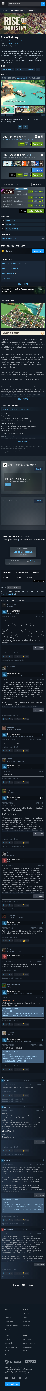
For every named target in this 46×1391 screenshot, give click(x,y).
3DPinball (10, 1032)
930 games (10, 987)
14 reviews (20, 987)
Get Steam (27, 1339)
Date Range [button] (6, 577)
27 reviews (20, 917)
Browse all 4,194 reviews (23, 1285)
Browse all (38, 184)
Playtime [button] (19, 577)
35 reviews (10, 855)
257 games (10, 917)
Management (8, 69)
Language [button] (35, 572)
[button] (5, 10)
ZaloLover (10, 727)
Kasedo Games (14, 43)
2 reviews (18, 729)
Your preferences (39, 540)
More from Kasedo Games (22, 465)
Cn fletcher (11, 915)
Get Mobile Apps (13, 1384)
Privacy (7, 1339)
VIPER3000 (11, 604)
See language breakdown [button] (9, 540)
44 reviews (10, 792)
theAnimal (11, 667)
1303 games (11, 761)
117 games (10, 951)
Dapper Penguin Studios (17, 41)
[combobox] (24, 4)
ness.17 (10, 790)
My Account (27, 1351)
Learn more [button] (38, 251)
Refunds (8, 1355)
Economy (30, 69)
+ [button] (37, 69)
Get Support (27, 1347)
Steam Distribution (11, 1325)
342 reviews (11, 669)
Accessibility (9, 1343)
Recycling (26, 1325)
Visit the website (8, 273)
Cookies (7, 1351)
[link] (24, 144)
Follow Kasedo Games (17, 479)
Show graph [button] (38, 581)
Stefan (9, 759)
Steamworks (9, 1322)
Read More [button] (39, 648)
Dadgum (10, 949)
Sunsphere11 (12, 853)
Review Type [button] (6, 572)
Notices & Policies (11, 1347)
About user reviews (25, 540)
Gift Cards (8, 1329)
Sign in (3, 119)
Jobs (25, 1318)
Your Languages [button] (13, 587)
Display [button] (29, 577)
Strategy (19, 69)
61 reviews (20, 761)
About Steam (9, 1314)
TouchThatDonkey (13, 984)
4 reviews (19, 951)
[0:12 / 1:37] (23, 92)
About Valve (27, 1314)
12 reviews (10, 606)
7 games (9, 729)
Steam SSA (8, 1318)
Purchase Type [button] (21, 572)
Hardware (26, 1322)
